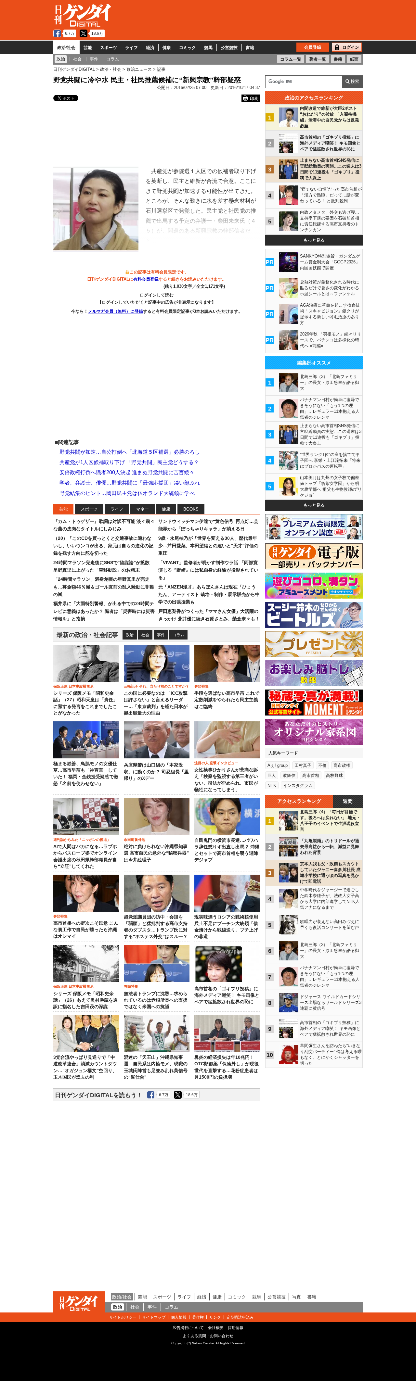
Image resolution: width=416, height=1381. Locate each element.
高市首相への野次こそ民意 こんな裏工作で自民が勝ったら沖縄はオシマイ (85, 930)
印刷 (254, 98)
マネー (142, 509)
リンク (215, 1317)
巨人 (271, 775)
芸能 (88, 47)
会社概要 (216, 1327)
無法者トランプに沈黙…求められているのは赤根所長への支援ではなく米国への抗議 (156, 1000)
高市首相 (310, 775)
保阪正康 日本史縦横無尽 (73, 686)
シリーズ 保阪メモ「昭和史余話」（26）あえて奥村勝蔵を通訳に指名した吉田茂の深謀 (85, 1000)
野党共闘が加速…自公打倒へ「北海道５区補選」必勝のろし (129, 452)
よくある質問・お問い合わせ (208, 1336)
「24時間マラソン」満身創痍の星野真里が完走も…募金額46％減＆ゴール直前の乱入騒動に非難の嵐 (103, 586)
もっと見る (314, 240)
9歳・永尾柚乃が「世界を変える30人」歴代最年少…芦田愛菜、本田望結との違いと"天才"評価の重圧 (208, 546)
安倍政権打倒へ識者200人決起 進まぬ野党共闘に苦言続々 (126, 472)
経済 (150, 47)
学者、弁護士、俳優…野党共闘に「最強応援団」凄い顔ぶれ (129, 483)
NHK (271, 785)
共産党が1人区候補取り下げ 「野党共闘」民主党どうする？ (129, 462)
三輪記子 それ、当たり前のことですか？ (156, 686)
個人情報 (179, 1317)
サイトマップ (153, 1317)
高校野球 (334, 775)
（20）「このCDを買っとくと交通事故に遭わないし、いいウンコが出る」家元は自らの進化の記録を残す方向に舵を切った (103, 546)
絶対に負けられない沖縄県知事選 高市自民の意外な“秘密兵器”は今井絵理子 (156, 853)
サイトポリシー (122, 1317)
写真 (296, 1296)
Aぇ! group (277, 765)
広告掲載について (188, 1327)
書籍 (250, 47)
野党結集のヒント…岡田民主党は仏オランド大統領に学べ (127, 493)
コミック (187, 47)
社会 (145, 635)
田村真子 (302, 765)
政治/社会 (66, 47)
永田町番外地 (134, 840)
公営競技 (229, 47)
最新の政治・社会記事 (87, 634)
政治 (130, 635)
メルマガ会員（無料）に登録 (115, 311)
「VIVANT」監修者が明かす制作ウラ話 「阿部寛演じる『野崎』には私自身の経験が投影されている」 (208, 570)
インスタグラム (298, 785)
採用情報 (235, 1327)
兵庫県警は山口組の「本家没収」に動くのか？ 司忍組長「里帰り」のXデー (156, 772)
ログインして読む (157, 295)
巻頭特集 (201, 686)
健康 (166, 47)
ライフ (131, 47)
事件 (161, 635)
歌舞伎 (289, 775)
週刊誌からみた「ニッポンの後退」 (81, 840)
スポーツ (108, 47)
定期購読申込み (240, 1317)
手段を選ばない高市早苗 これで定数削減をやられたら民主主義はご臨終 (226, 700)
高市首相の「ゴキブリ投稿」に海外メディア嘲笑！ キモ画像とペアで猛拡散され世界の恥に (226, 995)
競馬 (208, 47)
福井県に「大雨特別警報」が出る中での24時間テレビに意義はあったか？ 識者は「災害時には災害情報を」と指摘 (104, 611)
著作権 (198, 1317)
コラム (178, 635)
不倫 (322, 765)
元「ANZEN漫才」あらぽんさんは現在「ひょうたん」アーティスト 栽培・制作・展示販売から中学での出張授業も (209, 594)
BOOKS (191, 509)
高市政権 (341, 765)
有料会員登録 (146, 279)
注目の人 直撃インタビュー (216, 763)
